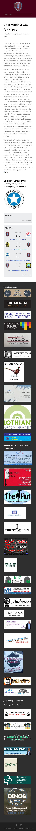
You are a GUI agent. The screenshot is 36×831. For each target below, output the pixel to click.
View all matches (26, 220)
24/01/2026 (18, 232)
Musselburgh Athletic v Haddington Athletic (18, 260)
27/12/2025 (18, 264)
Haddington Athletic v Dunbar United (18, 270)
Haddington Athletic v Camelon (18, 239)
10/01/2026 (18, 253)
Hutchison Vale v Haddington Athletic (18, 249)
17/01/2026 (18, 243)
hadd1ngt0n (9, 34)
